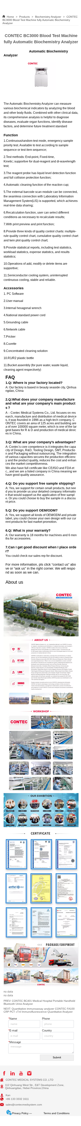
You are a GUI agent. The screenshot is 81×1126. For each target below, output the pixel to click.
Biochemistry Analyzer (48, 16)
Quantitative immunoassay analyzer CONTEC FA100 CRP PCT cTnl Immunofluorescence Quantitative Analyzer (39, 1010)
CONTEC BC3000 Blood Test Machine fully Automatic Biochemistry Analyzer (40, 20)
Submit (57, 1057)
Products (24, 16)
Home (10, 16)
